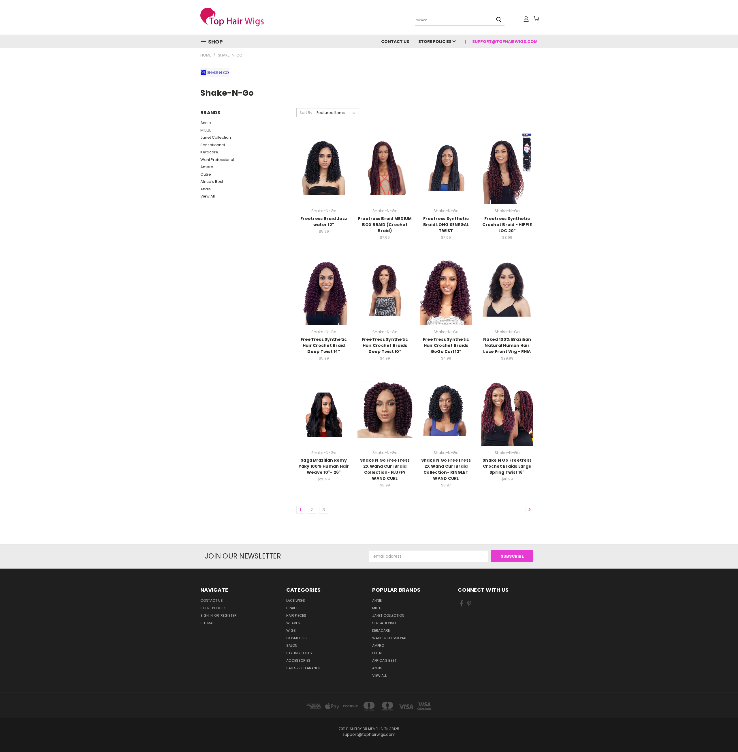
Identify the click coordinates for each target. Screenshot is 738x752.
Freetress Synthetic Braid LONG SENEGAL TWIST (446, 225)
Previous (723, 734)
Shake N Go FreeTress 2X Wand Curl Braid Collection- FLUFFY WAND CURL (385, 469)
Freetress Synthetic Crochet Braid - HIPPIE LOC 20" (507, 225)
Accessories (298, 660)
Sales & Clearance (303, 667)
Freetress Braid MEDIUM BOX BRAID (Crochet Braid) (385, 225)
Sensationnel (212, 145)
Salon (291, 645)
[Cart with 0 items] (536, 19)
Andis (205, 189)
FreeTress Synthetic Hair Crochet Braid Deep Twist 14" (324, 345)
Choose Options (324, 166)
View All (207, 196)
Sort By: (306, 112)
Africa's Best (211, 181)
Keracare (209, 152)
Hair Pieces (296, 615)
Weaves (293, 623)
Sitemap (207, 623)
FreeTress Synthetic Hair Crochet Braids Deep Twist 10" (385, 345)
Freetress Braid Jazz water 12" (323, 222)
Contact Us (395, 41)
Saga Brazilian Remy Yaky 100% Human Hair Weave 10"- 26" (324, 466)
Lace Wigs (295, 600)
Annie (205, 122)
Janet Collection (215, 137)
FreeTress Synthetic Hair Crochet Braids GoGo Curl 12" (446, 345)
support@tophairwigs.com (505, 41)
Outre (205, 174)
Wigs (291, 630)
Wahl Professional (217, 159)
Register (229, 615)
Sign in (207, 615)
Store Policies (435, 41)
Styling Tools (299, 653)
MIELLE (205, 130)
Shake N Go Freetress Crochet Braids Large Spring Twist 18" (507, 466)
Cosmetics (296, 638)
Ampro (206, 167)
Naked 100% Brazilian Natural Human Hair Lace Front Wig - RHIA (507, 345)
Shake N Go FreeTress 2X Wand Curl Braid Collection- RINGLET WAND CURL (446, 469)
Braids (292, 608)
